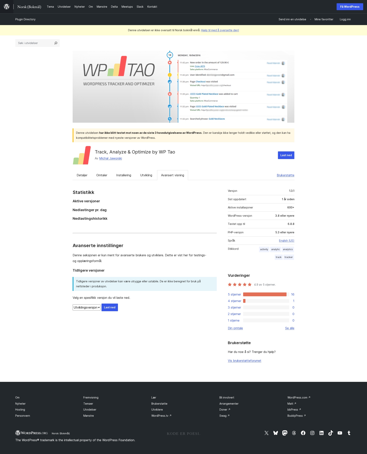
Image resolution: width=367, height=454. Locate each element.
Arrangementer (229, 403)
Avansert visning (172, 175)
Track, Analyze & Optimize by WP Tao (135, 152)
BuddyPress (296, 415)
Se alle (289, 328)
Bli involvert (226, 397)
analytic (275, 249)
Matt (291, 403)
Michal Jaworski (110, 158)
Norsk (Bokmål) (61, 433)
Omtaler (101, 175)
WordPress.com (299, 397)
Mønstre (88, 415)
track (279, 257)
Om (17, 397)
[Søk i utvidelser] (56, 43)
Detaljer (82, 175)
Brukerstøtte (285, 175)
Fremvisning (90, 397)
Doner (225, 409)
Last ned (286, 155)
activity (264, 249)
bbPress (294, 409)
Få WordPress (350, 6)
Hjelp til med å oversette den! (220, 30)
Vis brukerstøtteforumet (244, 361)
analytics (288, 249)
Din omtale (235, 328)
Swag (224, 415)
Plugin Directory (25, 19)
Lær (153, 397)
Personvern (22, 415)
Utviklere (157, 409)
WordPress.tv (161, 415)
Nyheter (20, 403)
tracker (289, 257)
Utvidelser (89, 409)
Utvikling (146, 175)
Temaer (88, 403)
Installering (123, 175)
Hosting (20, 409)
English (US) (286, 240)
